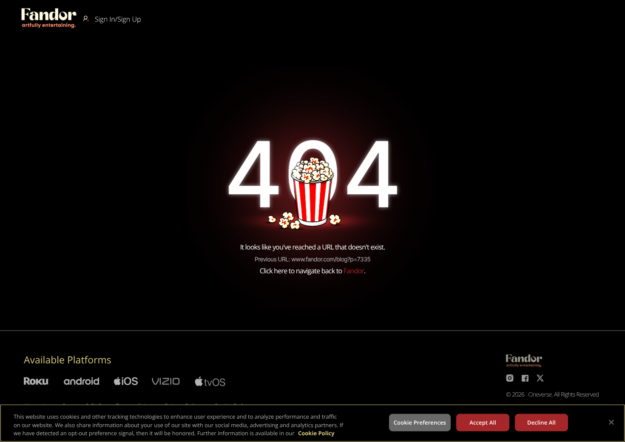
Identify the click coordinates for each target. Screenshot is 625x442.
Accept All (482, 422)
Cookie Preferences (420, 422)
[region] (312, 423)
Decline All (541, 422)
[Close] (611, 422)
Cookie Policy (316, 433)
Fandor (354, 270)
